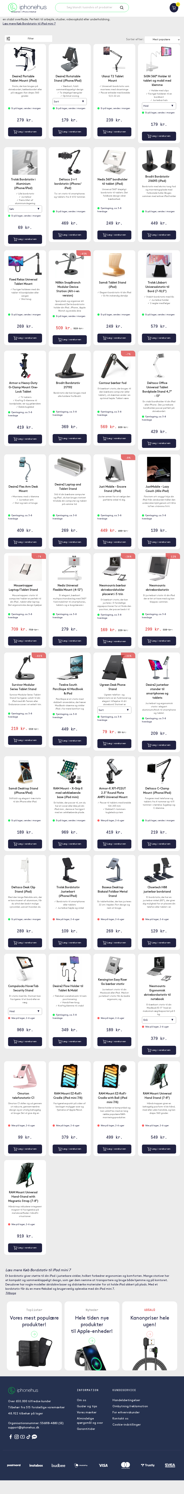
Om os (81, 1400)
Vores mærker (87, 1412)
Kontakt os (120, 1418)
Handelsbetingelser (126, 1400)
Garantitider (86, 1429)
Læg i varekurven (27, 132)
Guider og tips (87, 1406)
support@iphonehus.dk (23, 1427)
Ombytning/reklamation (130, 1406)
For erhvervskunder (126, 1412)
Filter (31, 38)
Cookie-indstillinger (126, 1424)
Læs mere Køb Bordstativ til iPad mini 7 (29, 23)
